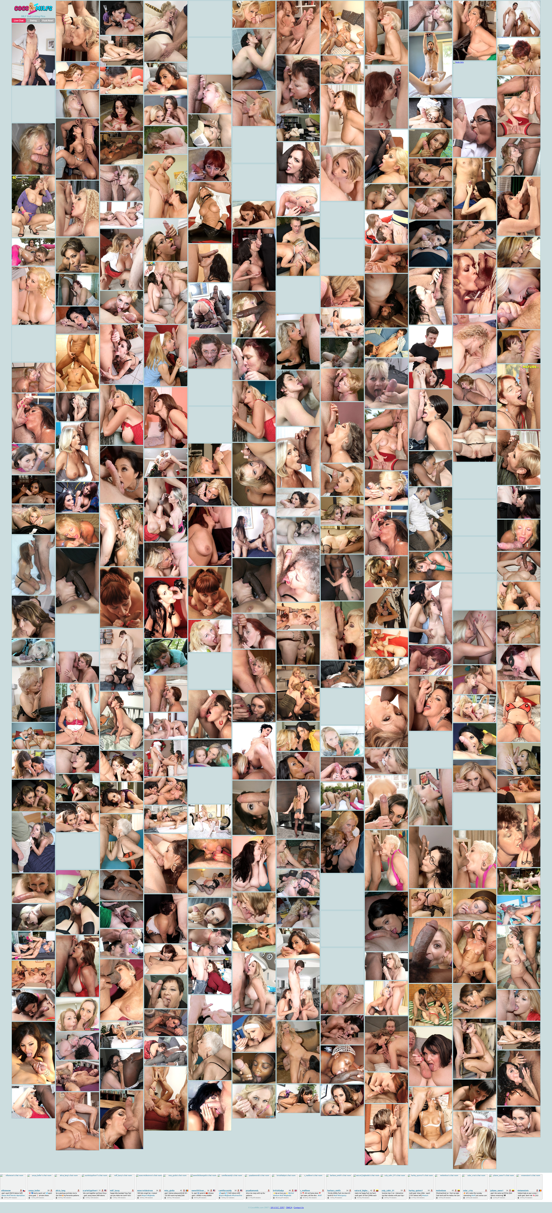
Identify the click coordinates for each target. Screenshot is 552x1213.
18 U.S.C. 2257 (277, 1207)
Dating (33, 20)
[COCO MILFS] (33, 8)
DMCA (289, 1207)
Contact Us (299, 1207)
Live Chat (18, 20)
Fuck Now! (47, 20)
